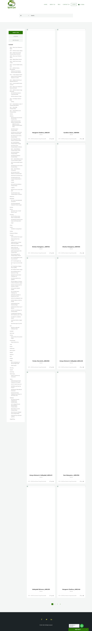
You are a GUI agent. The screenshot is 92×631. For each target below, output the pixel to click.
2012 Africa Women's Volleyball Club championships (15, 401)
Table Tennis (12, 373)
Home (45, 4)
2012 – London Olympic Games (16, 74)
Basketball (12, 198)
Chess (11, 225)
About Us (52, 4)
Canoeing (12, 214)
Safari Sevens (13, 365)
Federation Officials (14, 233)
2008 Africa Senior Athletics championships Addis (17, 125)
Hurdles (12, 182)
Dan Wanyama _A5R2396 (71, 475)
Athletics (11, 116)
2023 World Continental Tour (16, 175)
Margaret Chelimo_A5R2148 (71, 589)
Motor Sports (12, 350)
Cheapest (15, 36)
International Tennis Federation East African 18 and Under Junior (16, 394)
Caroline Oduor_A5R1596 (71, 132)
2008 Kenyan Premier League (16, 245)
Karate (11, 346)
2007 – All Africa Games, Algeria (16, 50)
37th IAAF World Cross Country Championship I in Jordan (16, 179)
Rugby (11, 360)
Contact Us (66, 4)
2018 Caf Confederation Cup (16, 298)
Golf (11, 325)
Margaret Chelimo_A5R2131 (41, 132)
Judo (11, 344)
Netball (11, 352)
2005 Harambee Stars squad (16, 236)
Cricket (11, 227)
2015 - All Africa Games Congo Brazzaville (37, 138)
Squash (11, 369)
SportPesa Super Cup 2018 (16, 323)
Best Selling (16, 40)
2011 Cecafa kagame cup (16, 260)
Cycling (11, 231)
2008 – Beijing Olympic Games (16, 59)
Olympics (11, 354)
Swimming (12, 371)
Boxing (11, 209)
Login (73, 4)
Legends (12, 187)
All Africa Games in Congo (16, 96)
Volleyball (12, 397)
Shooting (11, 367)
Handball (11, 331)
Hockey (11, 335)
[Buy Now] (51, 138)
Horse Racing (12, 340)
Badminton (12, 196)
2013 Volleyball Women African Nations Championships (15, 405)
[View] (50, 138)
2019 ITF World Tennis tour (16, 384)
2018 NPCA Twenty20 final (16, 228)
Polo (11, 356)
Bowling (11, 207)
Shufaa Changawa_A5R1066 (71, 247)
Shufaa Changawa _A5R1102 (41, 247)
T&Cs (59, 4)
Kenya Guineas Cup (15, 342)
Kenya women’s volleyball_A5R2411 (41, 475)
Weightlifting (12, 419)
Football (11, 235)
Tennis (11, 379)
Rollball (11, 358)
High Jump (12, 333)
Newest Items (16, 32)
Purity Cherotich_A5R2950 (41, 361)
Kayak (12, 222)
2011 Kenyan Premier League (16, 269)
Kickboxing (12, 348)
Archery (12, 101)
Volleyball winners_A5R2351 (41, 589)
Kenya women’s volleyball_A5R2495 (71, 361)
